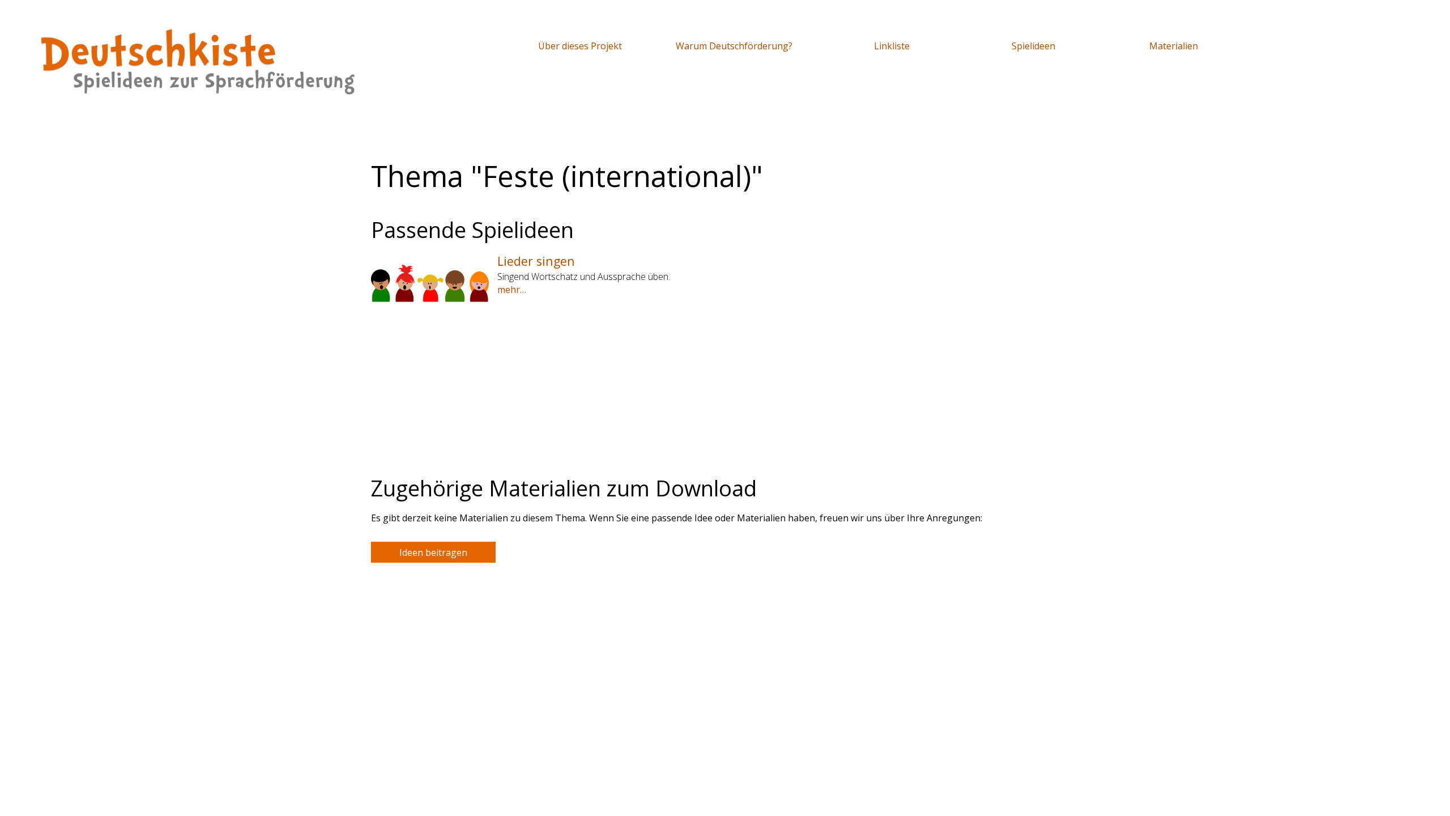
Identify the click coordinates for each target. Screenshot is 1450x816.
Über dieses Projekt (580, 46)
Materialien (1173, 46)
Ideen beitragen (433, 552)
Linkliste (892, 46)
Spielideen (1033, 46)
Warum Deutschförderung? (734, 46)
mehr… (511, 289)
